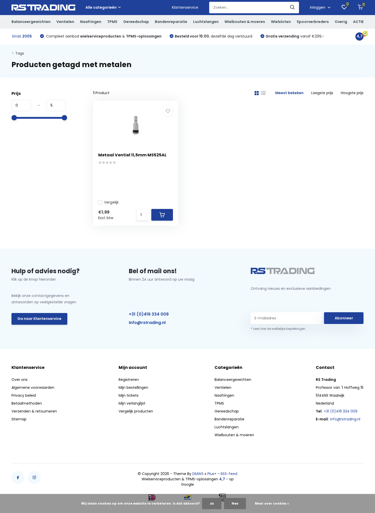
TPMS (112, 21)
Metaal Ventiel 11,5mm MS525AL (132, 155)
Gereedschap (136, 21)
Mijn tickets (129, 395)
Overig (341, 21)
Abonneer (344, 318)
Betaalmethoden (26, 403)
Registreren (129, 379)
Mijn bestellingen (133, 387)
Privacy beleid (23, 395)
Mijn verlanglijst (132, 403)
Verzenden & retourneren (34, 411)
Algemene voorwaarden (32, 387)
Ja (212, 503)
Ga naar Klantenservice (39, 318)
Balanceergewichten (31, 21)
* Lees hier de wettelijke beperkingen (278, 329)
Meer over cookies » (272, 503)
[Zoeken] (292, 7)
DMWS (198, 473)
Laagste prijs (322, 92)
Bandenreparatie (171, 21)
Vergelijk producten (136, 411)
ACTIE (358, 21)
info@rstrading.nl (147, 323)
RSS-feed (229, 473)
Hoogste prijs (352, 92)
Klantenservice (185, 7)
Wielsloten (281, 21)
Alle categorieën (101, 7)
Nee (235, 503)
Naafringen (90, 21)
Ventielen (65, 21)
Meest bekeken (289, 92)
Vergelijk (111, 202)
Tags (19, 53)
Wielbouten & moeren (244, 21)
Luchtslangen (206, 21)
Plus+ (212, 473)
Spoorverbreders (313, 21)
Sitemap (19, 419)
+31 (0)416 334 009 (149, 314)
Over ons (19, 379)
